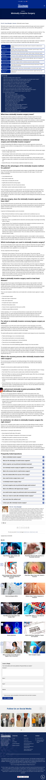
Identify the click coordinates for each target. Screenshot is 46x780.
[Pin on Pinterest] (26, 528)
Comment (4, 667)
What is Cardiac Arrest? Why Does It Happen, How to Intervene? (11, 655)
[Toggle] (43, 457)
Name (3, 678)
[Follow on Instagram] (19, 1)
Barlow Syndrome (11, 635)
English (24, 1)
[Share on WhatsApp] (18, 528)
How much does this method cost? (11, 109)
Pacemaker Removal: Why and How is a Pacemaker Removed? (34, 556)
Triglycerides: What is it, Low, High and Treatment (34, 616)
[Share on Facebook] (20, 528)
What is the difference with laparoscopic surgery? (13, 105)
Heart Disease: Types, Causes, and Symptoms (11, 556)
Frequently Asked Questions (9, 92)
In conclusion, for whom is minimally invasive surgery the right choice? (17, 90)
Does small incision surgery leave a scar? (12, 101)
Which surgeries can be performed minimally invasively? (15, 96)
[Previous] (2, 719)
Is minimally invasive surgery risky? (11, 103)
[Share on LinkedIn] (28, 528)
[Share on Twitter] (22, 528)
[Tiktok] (5, 523)
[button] (44, 5)
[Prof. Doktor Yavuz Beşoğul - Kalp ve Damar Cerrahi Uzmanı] (23, 5)
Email (3, 683)
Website (4, 689)
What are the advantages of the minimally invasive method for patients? (17, 80)
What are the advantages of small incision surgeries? (14, 95)
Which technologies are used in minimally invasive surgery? (15, 83)
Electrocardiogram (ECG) (12, 596)
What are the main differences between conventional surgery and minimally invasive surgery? (21, 79)
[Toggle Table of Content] (42, 76)
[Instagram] (2, 523)
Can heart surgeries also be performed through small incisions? (16, 104)
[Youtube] (3, 523)
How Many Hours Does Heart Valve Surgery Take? (11, 616)
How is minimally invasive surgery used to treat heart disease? (15, 85)
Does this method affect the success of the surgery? (14, 100)
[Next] (43, 719)
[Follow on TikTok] (20, 1)
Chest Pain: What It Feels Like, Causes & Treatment (34, 576)
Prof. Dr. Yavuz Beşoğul (6, 23)
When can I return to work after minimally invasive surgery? (15, 108)
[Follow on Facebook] (18, 1)
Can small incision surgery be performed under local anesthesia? (16, 107)
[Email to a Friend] (24, 528)
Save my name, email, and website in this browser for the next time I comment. (20, 695)
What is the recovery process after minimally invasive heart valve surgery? (18, 88)
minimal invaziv (26, 532)
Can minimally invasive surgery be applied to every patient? (15, 97)
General (23, 11)
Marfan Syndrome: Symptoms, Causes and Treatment (34, 636)
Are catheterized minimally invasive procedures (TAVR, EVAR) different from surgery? (20, 89)
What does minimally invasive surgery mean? (12, 77)
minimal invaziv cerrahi (34, 532)
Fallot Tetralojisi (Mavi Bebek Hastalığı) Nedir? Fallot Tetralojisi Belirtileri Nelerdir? (11, 577)
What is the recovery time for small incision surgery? (14, 99)
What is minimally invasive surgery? (11, 93)
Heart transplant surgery (34, 654)
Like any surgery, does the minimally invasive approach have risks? (16, 82)
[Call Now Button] (43, 777)
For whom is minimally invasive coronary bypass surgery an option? (16, 86)
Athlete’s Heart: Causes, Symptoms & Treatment (34, 597)
